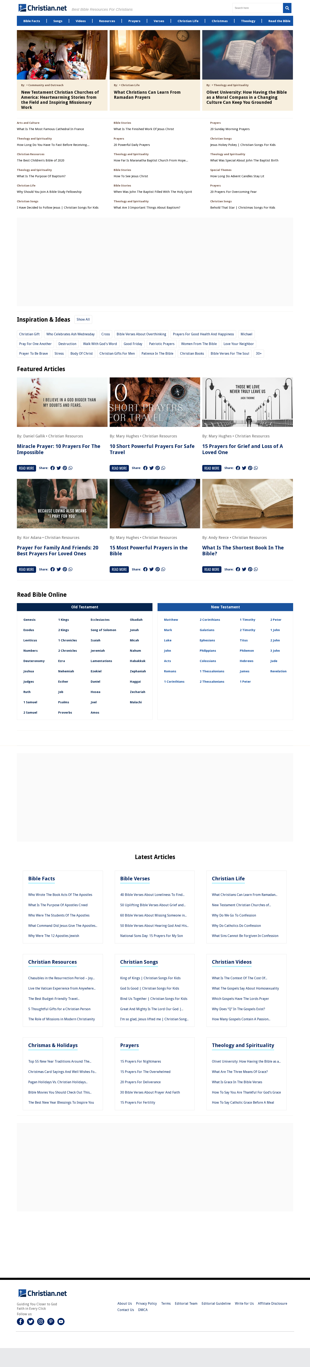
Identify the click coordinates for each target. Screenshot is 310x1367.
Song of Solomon (103, 630)
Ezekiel (96, 671)
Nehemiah (66, 671)
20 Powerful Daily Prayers (132, 145)
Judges (28, 682)
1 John (275, 630)
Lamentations (101, 661)
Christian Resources (65, 436)
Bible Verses (135, 879)
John (167, 651)
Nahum (135, 651)
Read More (26, 468)
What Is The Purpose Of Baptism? (41, 176)
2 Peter (276, 620)
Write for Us (244, 1304)
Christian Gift (29, 334)
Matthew (171, 620)
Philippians (208, 651)
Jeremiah (98, 651)
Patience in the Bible (157, 354)
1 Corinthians (174, 682)
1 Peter (245, 682)
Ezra (61, 661)
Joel (94, 702)
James (244, 671)
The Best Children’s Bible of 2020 (40, 160)
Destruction (67, 344)
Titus (244, 640)
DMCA (143, 1310)
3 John (275, 651)
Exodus (28, 630)
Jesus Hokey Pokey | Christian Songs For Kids (243, 145)
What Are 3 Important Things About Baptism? (147, 207)
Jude (273, 661)
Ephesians (207, 640)
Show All (83, 319)
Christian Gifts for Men (117, 354)
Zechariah (137, 692)
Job (60, 692)
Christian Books (192, 354)
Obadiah (136, 620)
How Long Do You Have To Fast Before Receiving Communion (52, 145)
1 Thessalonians (212, 671)
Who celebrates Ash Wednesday (70, 334)
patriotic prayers (161, 344)
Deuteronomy (33, 661)
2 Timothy (247, 630)
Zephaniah (138, 671)
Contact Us (125, 1310)
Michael (246, 334)
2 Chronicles (67, 651)
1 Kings (63, 620)
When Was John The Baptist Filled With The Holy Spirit (153, 192)
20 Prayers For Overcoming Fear (233, 192)
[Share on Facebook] (52, 468)
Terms (166, 1304)
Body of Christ (81, 354)
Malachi (136, 702)
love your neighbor (239, 344)
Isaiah (95, 640)
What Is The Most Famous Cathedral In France (50, 129)
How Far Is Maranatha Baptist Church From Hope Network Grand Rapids (150, 160)
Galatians (207, 630)
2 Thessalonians (212, 682)
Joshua (28, 671)
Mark (168, 630)
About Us (124, 1304)
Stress (59, 354)
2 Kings (63, 630)
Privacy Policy (146, 1304)
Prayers (129, 1045)
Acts (167, 661)
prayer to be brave (33, 354)
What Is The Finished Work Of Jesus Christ (144, 129)
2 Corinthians (210, 620)
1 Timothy (247, 620)
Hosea (95, 692)
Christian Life (228, 879)
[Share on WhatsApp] (70, 468)
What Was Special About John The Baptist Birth (244, 160)
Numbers (30, 651)
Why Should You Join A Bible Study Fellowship (49, 192)
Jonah (134, 630)
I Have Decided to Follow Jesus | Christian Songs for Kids (57, 207)
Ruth (27, 692)
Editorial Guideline (216, 1304)
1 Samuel (30, 702)
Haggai (135, 682)
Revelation (278, 671)
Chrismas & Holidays (53, 1045)
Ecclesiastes (100, 620)
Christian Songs (139, 962)
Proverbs (65, 712)
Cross (105, 334)
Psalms (63, 702)
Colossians (208, 661)
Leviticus (30, 640)
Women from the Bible (199, 344)
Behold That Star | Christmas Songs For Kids (242, 207)
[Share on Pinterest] (65, 468)
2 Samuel (30, 712)
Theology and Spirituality (243, 1045)
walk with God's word (100, 344)
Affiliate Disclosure (272, 1304)
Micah (134, 640)
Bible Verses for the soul (230, 354)
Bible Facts (41, 879)
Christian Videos (232, 962)
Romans (170, 671)
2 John (275, 640)
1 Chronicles (67, 640)
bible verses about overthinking (141, 334)
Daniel (95, 682)
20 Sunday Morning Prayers (230, 129)
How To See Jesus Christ (131, 176)
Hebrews (246, 661)
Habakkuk (138, 661)
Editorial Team (186, 1304)
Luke (167, 640)
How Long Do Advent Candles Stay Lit (237, 176)
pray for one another (35, 344)
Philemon (247, 651)
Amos (95, 712)
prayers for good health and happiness (203, 334)
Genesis (29, 620)
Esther (63, 682)
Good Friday (133, 344)
